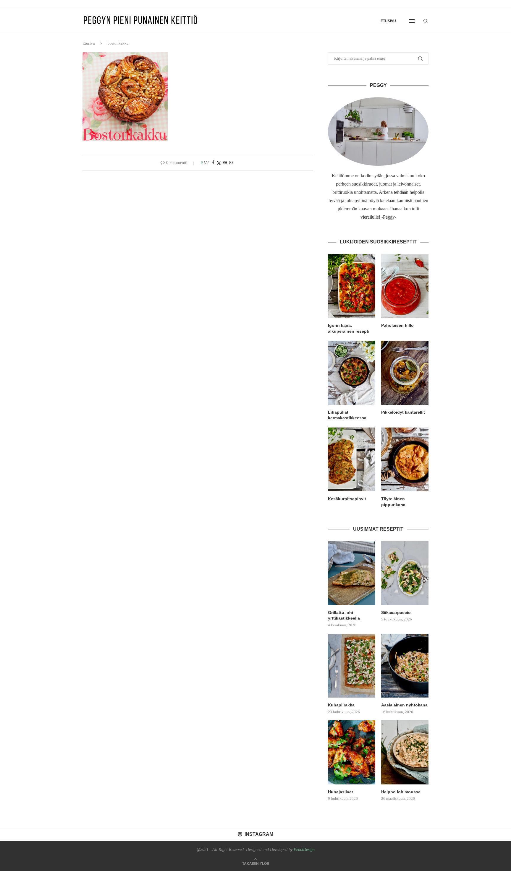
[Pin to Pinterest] (225, 162)
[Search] (425, 21)
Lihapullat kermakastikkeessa (347, 415)
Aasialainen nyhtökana (404, 705)
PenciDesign (304, 849)
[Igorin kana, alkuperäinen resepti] (351, 286)
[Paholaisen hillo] (404, 286)
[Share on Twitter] (219, 163)
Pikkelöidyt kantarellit (403, 412)
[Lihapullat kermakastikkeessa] (351, 372)
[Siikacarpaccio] (404, 573)
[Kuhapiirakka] (351, 666)
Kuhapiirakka (341, 705)
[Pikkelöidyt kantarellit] (404, 372)
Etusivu (388, 21)
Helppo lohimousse (401, 791)
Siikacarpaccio (396, 612)
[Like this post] (206, 162)
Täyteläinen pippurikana (393, 501)
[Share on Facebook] (213, 162)
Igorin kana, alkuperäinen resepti (348, 328)
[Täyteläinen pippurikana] (404, 459)
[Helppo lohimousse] (404, 752)
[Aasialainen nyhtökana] (404, 666)
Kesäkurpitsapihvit (347, 498)
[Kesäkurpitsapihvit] (351, 459)
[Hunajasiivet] (351, 752)
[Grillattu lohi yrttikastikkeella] (351, 573)
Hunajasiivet (340, 791)
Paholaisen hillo (397, 325)
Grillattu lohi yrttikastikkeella (344, 615)
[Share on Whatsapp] (231, 162)
